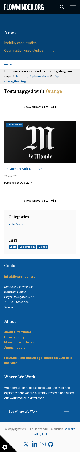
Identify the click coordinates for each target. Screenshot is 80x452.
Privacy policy (14, 337)
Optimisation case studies (24, 50)
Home (8, 64)
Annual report (14, 347)
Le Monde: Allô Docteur (23, 169)
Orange (43, 247)
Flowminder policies (19, 342)
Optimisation (39, 76)
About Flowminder (17, 332)
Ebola (13, 247)
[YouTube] (43, 444)
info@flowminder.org (19, 276)
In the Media (15, 124)
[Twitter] (26, 444)
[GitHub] (51, 444)
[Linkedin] (34, 444)
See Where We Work (23, 411)
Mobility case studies (20, 43)
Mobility (22, 76)
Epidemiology (27, 247)
